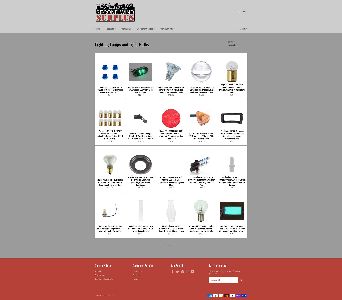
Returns (136, 279)
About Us (98, 271)
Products (110, 29)
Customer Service (145, 29)
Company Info (166, 29)
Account (243, 29)
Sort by (231, 42)
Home (97, 29)
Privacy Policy (100, 275)
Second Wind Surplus (107, 296)
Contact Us (126, 29)
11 (175, 245)
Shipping (136, 275)
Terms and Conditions (104, 279)
